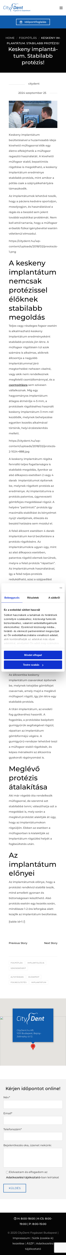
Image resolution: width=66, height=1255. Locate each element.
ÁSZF (30, 1243)
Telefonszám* (12, 1129)
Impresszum (21, 1238)
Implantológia (35, 963)
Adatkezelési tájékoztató (23, 1177)
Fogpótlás (28, 38)
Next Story (50, 942)
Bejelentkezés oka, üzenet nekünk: (27, 1145)
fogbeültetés (19, 982)
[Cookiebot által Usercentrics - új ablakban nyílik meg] (47, 588)
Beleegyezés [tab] (11, 597)
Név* (6, 1097)
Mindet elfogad (33, 655)
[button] (33, 1046)
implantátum (38, 982)
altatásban (17, 977)
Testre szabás (31, 664)
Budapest (33, 977)
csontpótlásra (18, 385)
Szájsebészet (18, 968)
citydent (34, 83)
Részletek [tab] (33, 597)
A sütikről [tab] (54, 597)
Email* (7, 1113)
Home (10, 38)
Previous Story (18, 942)
